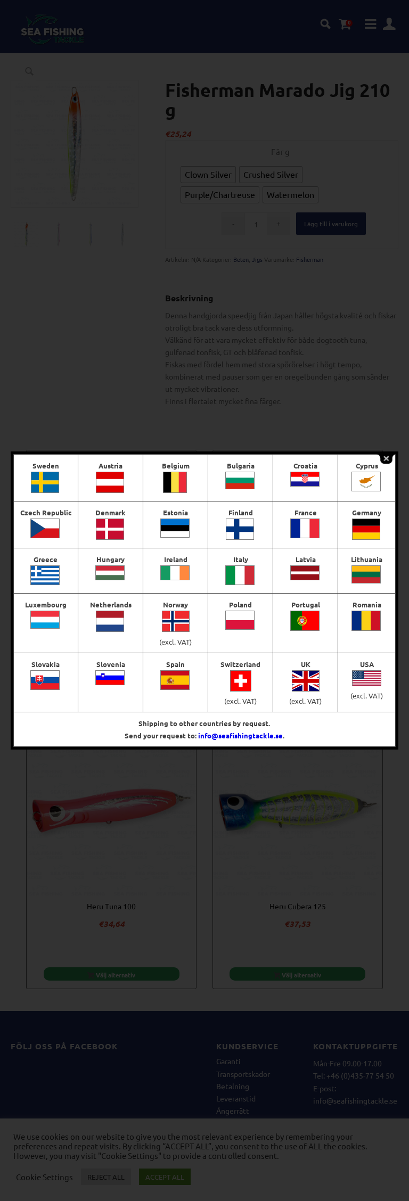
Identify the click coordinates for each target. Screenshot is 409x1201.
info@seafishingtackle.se (240, 735)
